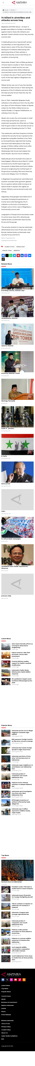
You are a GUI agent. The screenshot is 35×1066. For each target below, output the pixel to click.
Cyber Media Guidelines (9, 1036)
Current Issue (6, 996)
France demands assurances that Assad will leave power (17, 483)
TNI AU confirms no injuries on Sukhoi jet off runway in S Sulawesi (22, 905)
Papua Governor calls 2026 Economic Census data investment (21, 654)
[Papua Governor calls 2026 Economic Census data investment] (5, 655)
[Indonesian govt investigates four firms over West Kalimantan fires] (5, 794)
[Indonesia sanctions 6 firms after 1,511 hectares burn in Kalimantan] (5, 759)
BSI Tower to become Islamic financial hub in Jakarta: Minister (17, 345)
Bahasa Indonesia (7, 1020)
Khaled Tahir (6, 250)
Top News (5, 855)
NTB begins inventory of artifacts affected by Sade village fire (21, 802)
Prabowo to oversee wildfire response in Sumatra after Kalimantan (21, 940)
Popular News (6, 725)
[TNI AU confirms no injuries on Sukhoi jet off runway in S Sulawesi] (5, 906)
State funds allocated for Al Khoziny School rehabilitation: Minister (17, 317)
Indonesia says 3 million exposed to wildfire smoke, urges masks (21, 810)
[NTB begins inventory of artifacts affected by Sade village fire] (5, 803)
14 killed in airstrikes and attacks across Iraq (17, 12)
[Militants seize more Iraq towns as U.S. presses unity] (17, 584)
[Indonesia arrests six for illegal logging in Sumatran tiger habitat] (5, 733)
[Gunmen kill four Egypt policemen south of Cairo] (17, 499)
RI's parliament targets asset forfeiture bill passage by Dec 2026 (22, 680)
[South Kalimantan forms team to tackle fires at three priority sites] (5, 958)
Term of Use (5, 1023)
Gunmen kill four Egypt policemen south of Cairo (16, 510)
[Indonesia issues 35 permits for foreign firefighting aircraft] (5, 898)
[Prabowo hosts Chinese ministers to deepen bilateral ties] (5, 785)
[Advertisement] (17, 618)
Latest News (6, 638)
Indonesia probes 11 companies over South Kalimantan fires (19, 775)
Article (3, 1008)
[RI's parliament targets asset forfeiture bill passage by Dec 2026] (5, 681)
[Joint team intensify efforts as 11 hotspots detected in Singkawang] (5, 646)
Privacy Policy (6, 1027)
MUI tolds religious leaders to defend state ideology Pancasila (17, 400)
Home (6, 10)
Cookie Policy (6, 1030)
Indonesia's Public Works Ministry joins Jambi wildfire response (21, 672)
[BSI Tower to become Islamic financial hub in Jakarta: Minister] (17, 334)
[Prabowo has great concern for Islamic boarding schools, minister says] (17, 279)
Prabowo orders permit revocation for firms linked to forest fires (22, 931)
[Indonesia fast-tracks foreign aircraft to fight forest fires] (5, 750)
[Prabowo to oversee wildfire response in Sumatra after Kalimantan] (5, 941)
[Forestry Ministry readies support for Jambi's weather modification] (5, 664)
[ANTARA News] (19, 2)
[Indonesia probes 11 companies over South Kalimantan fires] (5, 776)
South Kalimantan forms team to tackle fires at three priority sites (22, 957)
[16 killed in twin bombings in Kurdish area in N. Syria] (17, 444)
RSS (2, 1039)
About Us (4, 1033)
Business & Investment (9, 1002)
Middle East (21, 246)
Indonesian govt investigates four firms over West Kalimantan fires (22, 793)
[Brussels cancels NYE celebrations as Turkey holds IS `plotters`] (17, 417)
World (13, 10)
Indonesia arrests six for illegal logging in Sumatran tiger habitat (22, 732)
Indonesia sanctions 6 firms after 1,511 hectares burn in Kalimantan (21, 758)
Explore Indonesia (7, 1005)
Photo (3, 1011)
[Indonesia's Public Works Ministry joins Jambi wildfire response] (5, 673)
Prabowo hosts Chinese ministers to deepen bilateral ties (22, 784)
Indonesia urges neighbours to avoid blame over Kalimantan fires (22, 767)
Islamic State (9, 246)
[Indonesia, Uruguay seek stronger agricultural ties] (5, 915)
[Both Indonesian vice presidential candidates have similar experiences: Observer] (17, 555)
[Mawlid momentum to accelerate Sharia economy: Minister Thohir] (17, 361)
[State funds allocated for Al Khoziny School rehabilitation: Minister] (17, 306)
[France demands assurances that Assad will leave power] (17, 472)
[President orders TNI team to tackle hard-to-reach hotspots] (5, 889)
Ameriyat (17, 250)
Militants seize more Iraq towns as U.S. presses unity (15, 595)
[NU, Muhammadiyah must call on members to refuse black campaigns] (17, 527)
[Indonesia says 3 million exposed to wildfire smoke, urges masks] (5, 811)
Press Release (6, 1014)
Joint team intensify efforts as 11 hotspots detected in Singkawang (22, 645)
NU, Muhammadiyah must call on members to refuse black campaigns (16, 538)
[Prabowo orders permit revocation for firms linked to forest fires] (5, 932)
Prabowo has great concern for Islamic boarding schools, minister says (15, 289)
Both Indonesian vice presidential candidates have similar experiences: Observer (14, 566)
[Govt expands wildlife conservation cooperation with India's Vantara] (5, 950)
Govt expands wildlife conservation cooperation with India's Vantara (21, 949)
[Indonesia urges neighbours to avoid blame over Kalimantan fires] (5, 767)
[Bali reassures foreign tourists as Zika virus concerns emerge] (5, 742)
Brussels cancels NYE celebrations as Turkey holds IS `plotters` (17, 427)
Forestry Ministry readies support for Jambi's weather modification (21, 663)
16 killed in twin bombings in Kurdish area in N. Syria (17, 455)
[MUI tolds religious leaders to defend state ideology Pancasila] (17, 389)
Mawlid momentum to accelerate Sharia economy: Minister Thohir (15, 372)
